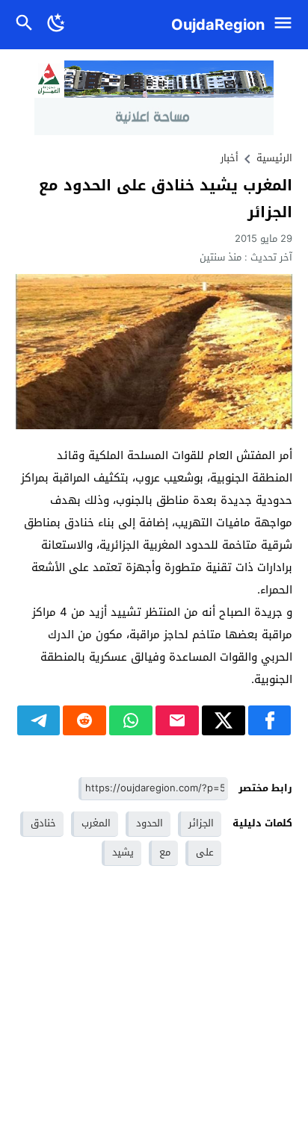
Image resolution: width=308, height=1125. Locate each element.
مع (164, 852)
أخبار (229, 158)
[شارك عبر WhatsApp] (131, 720)
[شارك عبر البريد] (177, 720)
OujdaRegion (218, 24)
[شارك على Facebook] (270, 720)
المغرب (96, 823)
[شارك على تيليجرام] (39, 720)
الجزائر (201, 823)
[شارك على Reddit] (84, 720)
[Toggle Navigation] (286, 24)
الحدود (149, 823)
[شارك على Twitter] (223, 720)
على (205, 852)
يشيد (123, 852)
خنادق (43, 823)
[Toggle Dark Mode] (57, 24)
